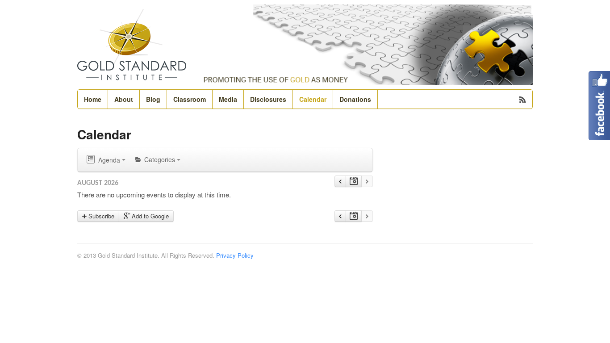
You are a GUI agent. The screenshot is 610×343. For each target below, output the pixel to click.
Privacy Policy (235, 255)
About (123, 99)
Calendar (312, 99)
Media (228, 99)
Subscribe (100, 216)
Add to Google (149, 216)
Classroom (189, 99)
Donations (355, 99)
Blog (153, 99)
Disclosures (268, 99)
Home (92, 99)
